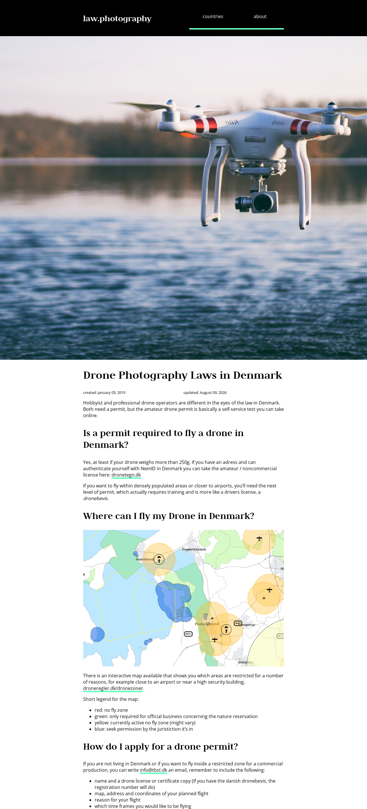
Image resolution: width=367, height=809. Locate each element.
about (260, 16)
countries (213, 16)
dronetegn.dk (126, 475)
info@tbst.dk (153, 770)
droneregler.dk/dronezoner (113, 688)
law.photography (117, 18)
